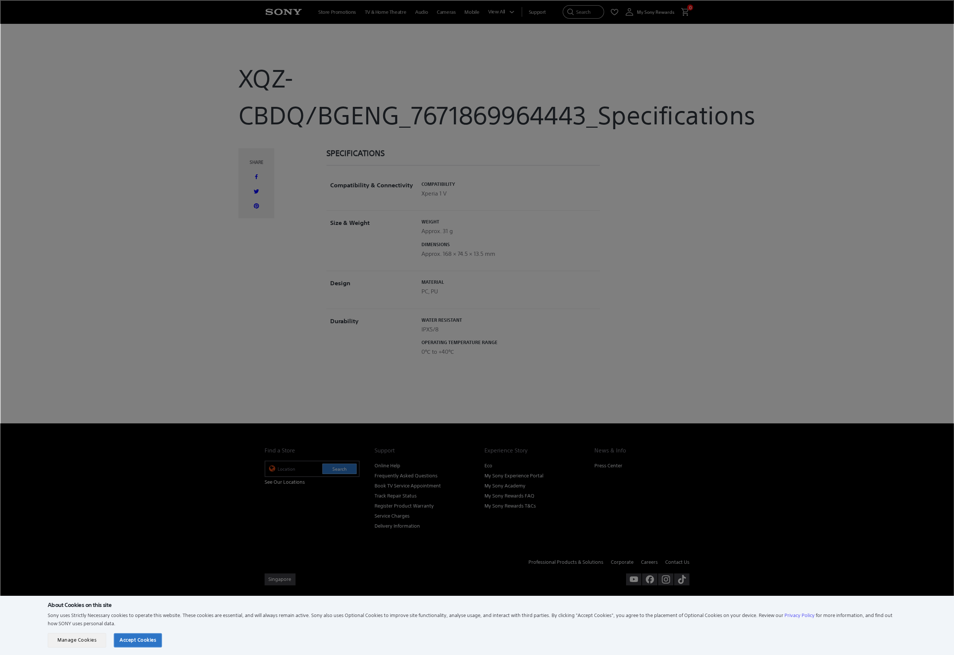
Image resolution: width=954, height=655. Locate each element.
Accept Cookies (138, 640)
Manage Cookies (77, 640)
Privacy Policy (799, 615)
